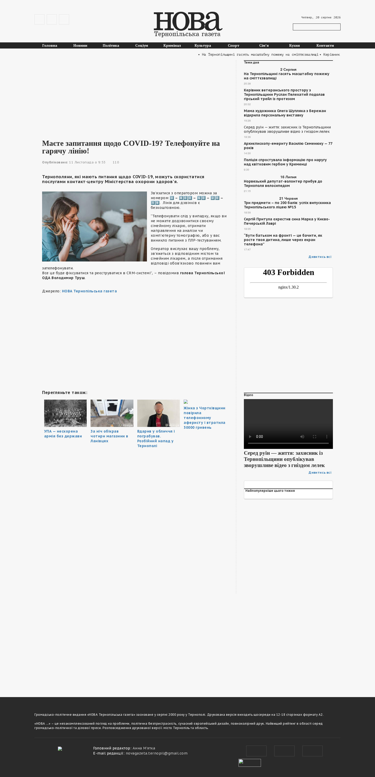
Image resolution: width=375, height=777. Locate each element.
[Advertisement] (135, 96)
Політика (111, 45)
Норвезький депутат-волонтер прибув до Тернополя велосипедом (283, 183)
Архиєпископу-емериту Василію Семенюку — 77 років (288, 145)
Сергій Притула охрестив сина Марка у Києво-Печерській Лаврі (287, 221)
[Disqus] (135, 617)
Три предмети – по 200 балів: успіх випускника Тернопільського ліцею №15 (287, 205)
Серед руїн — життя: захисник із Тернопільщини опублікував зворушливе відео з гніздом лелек (287, 129)
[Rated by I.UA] (250, 762)
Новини (80, 45)
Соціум (141, 45)
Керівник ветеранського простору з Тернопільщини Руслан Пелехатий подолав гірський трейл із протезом (284, 94)
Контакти (325, 45)
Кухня (294, 45)
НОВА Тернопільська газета (89, 291)
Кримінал (172, 45)
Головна (49, 45)
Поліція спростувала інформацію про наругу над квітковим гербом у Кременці (285, 162)
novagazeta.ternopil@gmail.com (157, 753)
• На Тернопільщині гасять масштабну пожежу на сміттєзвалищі (251, 54)
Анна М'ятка (144, 748)
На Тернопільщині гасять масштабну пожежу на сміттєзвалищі (286, 76)
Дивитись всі (320, 257)
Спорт (233, 45)
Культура (203, 45)
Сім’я (264, 45)
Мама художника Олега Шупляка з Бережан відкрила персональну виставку (285, 113)
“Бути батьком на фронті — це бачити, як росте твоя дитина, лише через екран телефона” (283, 239)
